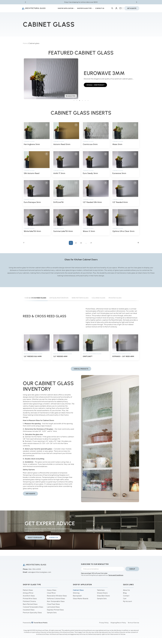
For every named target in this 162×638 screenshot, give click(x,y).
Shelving (76, 593)
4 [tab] (82, 100)
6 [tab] (88, 100)
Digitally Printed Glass (55, 610)
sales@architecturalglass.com (39, 572)
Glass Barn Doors (103, 596)
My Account (127, 601)
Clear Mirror (51, 593)
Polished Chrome (29, 601)
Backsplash (77, 596)
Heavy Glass (51, 590)
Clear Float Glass (53, 604)
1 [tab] (74, 100)
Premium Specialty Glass (32, 612)
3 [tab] (80, 100)
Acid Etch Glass (29, 596)
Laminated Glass (53, 607)
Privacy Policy (104, 622)
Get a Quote (30, 493)
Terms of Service (133, 622)
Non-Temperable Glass (55, 601)
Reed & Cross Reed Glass (35, 298)
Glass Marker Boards (80, 598)
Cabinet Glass (78, 590)
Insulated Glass (28, 610)
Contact (126, 596)
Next (140, 77)
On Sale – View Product (95, 85)
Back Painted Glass (30, 604)
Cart (124, 598)
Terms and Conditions (115, 575)
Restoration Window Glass (57, 596)
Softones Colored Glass (56, 598)
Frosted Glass (115, 298)
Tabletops (101, 590)
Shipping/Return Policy (118, 622)
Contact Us (53, 537)
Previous (21, 77)
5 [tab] (85, 100)
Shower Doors (102, 593)
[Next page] (138, 243)
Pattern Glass (28, 590)
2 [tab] (77, 100)
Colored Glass (98, 298)
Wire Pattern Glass (80, 298)
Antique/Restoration (58, 298)
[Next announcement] (137, 2)
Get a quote (131, 8)
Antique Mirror (28, 593)
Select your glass (35, 537)
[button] (66, 8)
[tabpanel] (81, 77)
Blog (125, 593)
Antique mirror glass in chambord (98, 530)
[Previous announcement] (25, 2)
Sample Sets (52, 612)
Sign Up (132, 569)
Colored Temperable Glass (33, 607)
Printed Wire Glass (30, 598)
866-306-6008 (35, 569)
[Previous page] (24, 243)
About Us (126, 590)
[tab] (35, 297)
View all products (81, 369)
